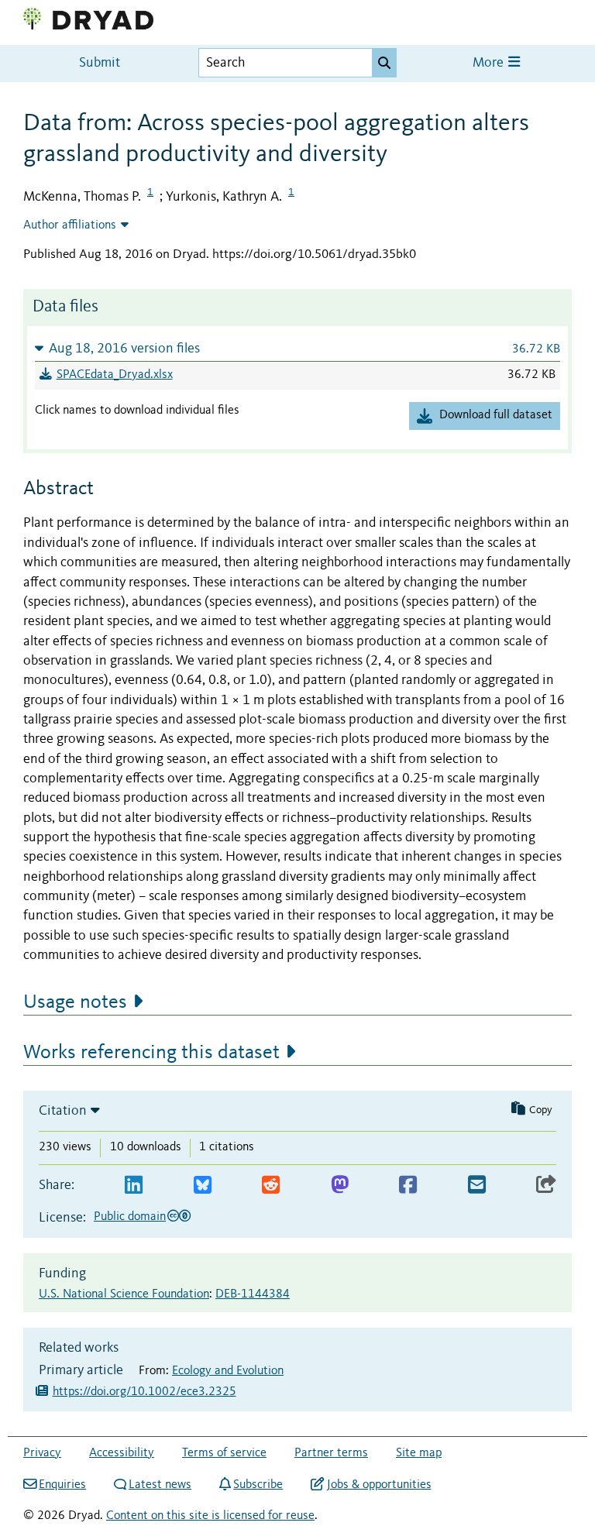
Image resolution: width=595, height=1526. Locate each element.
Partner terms (331, 1453)
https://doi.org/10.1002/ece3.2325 (144, 1392)
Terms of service (224, 1453)
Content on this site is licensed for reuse (210, 1516)
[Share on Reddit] (271, 1185)
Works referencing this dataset (151, 1053)
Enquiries (62, 1485)
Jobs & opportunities (379, 1485)
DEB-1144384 (252, 1294)
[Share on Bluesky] (203, 1185)
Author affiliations (69, 225)
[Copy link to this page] (546, 1185)
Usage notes (75, 1002)
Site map (419, 1453)
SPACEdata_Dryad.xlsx (115, 375)
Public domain (130, 1217)
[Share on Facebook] (408, 1185)
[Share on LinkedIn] (134, 1185)
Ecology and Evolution (228, 1371)
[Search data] (384, 62)
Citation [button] (63, 1111)
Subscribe (258, 1485)
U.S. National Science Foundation (124, 1294)
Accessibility (121, 1453)
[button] (297, 348)
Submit (99, 63)
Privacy (42, 1453)
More (490, 63)
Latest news (160, 1485)
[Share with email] (477, 1185)
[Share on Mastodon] (340, 1185)
